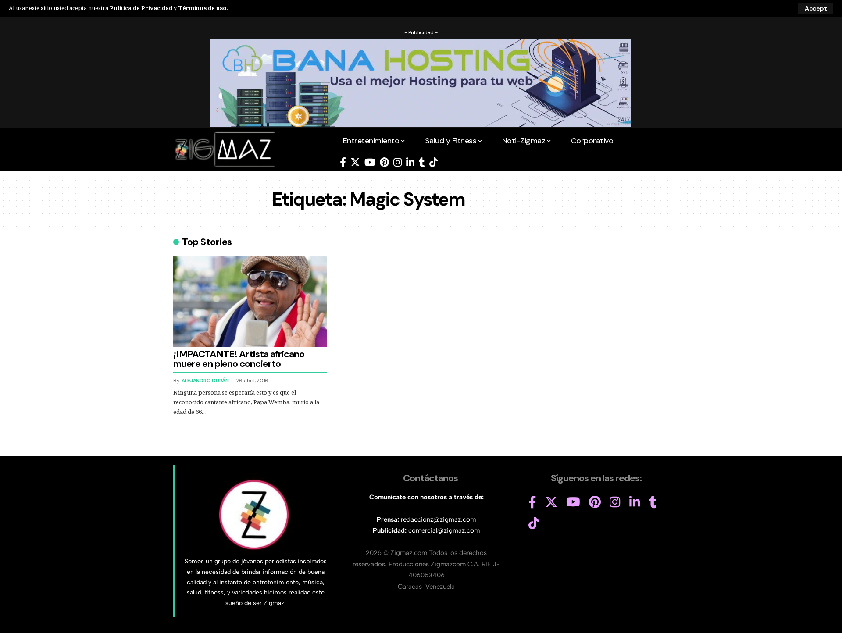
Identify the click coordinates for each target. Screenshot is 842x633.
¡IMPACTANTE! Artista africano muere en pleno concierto (238, 359)
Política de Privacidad (141, 8)
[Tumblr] (422, 162)
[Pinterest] (384, 162)
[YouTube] (370, 162)
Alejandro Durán (205, 380)
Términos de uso (202, 8)
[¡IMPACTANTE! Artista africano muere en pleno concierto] (250, 302)
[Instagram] (397, 162)
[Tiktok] (433, 162)
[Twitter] (355, 162)
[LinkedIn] (410, 162)
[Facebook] (343, 162)
